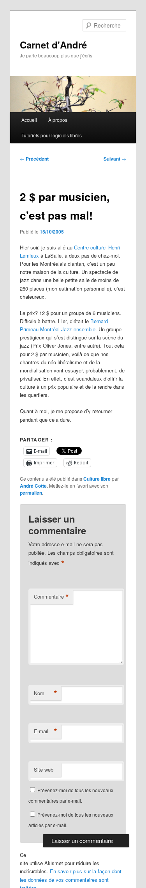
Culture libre (97, 478)
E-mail (45, 731)
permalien (31, 492)
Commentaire (51, 596)
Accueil (29, 119)
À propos (57, 119)
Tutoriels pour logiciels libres (51, 135)
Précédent (34, 158)
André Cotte (33, 485)
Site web (43, 769)
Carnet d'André (53, 44)
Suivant (115, 158)
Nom (45, 693)
